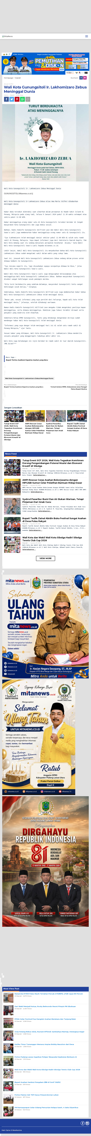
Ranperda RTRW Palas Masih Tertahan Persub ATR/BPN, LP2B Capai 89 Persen (49, 994)
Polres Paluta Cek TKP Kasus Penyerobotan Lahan (37, 1095)
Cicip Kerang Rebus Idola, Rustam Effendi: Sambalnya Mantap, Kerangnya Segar (49, 1032)
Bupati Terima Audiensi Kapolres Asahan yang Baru (27, 360)
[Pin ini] (17, 99)
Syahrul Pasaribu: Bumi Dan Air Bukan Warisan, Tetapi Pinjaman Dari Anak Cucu (54, 428)
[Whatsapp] (22, 99)
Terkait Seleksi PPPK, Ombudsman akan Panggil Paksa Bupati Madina (68, 387)
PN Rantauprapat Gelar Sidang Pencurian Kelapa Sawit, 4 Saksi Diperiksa (46, 1107)
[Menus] (86, 36)
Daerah (12, 95)
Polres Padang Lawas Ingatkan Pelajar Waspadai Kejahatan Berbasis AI (46, 1057)
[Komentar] (27, 99)
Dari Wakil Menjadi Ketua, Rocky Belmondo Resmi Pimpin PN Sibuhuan (45, 1006)
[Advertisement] (45, 16)
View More (46, 558)
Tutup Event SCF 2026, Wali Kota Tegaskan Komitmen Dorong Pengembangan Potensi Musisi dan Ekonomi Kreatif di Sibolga (53, 463)
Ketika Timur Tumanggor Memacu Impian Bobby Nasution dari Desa (44, 1044)
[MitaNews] (7, 36)
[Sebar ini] (6, 99)
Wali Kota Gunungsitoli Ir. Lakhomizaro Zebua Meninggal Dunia (29, 378)
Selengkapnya (39, 475)
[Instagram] (85, 78)
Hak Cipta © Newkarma (12, 1130)
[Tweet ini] (11, 99)
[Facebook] (81, 78)
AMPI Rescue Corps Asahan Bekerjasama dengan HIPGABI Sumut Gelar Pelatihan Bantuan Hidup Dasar (35, 428)
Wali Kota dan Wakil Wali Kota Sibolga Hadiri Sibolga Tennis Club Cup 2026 (47, 1070)
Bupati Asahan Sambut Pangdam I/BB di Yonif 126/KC (38, 1082)
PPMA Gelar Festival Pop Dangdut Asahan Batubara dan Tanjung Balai (45, 1019)
